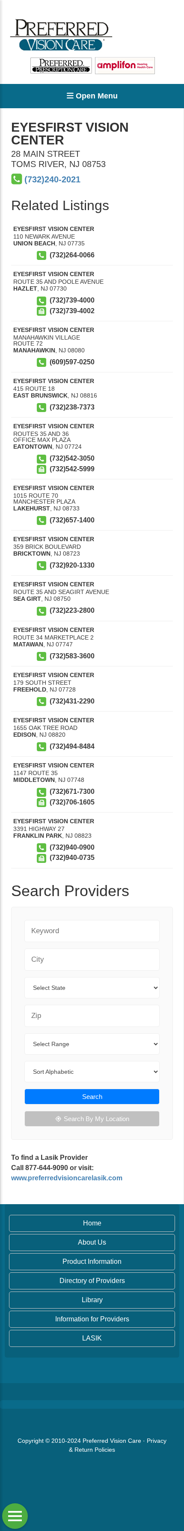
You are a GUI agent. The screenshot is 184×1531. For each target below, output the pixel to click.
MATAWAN (28, 644)
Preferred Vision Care (112, 1440)
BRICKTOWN (31, 553)
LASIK (92, 1338)
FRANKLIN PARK (37, 835)
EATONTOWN (32, 446)
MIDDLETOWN (34, 779)
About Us (92, 1242)
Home (92, 1223)
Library (92, 1299)
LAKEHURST (31, 508)
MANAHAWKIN (34, 350)
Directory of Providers (92, 1280)
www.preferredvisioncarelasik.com (66, 1178)
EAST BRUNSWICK (40, 395)
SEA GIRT (27, 598)
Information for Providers (92, 1319)
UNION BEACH (34, 243)
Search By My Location (96, 1118)
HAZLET (25, 288)
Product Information (92, 1261)
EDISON (24, 734)
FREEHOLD (29, 689)
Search (92, 1096)
